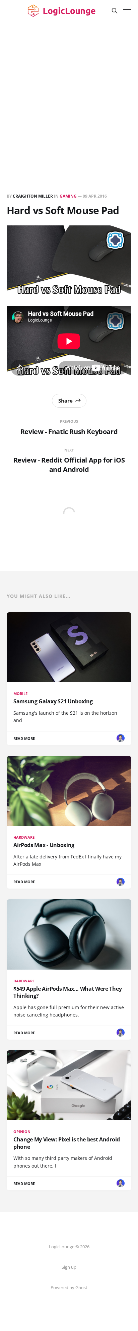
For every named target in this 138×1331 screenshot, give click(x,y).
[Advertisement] (69, 94)
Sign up (69, 1267)
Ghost (81, 1287)
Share (65, 400)
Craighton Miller (33, 196)
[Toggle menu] (127, 11)
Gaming (68, 196)
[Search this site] (115, 11)
